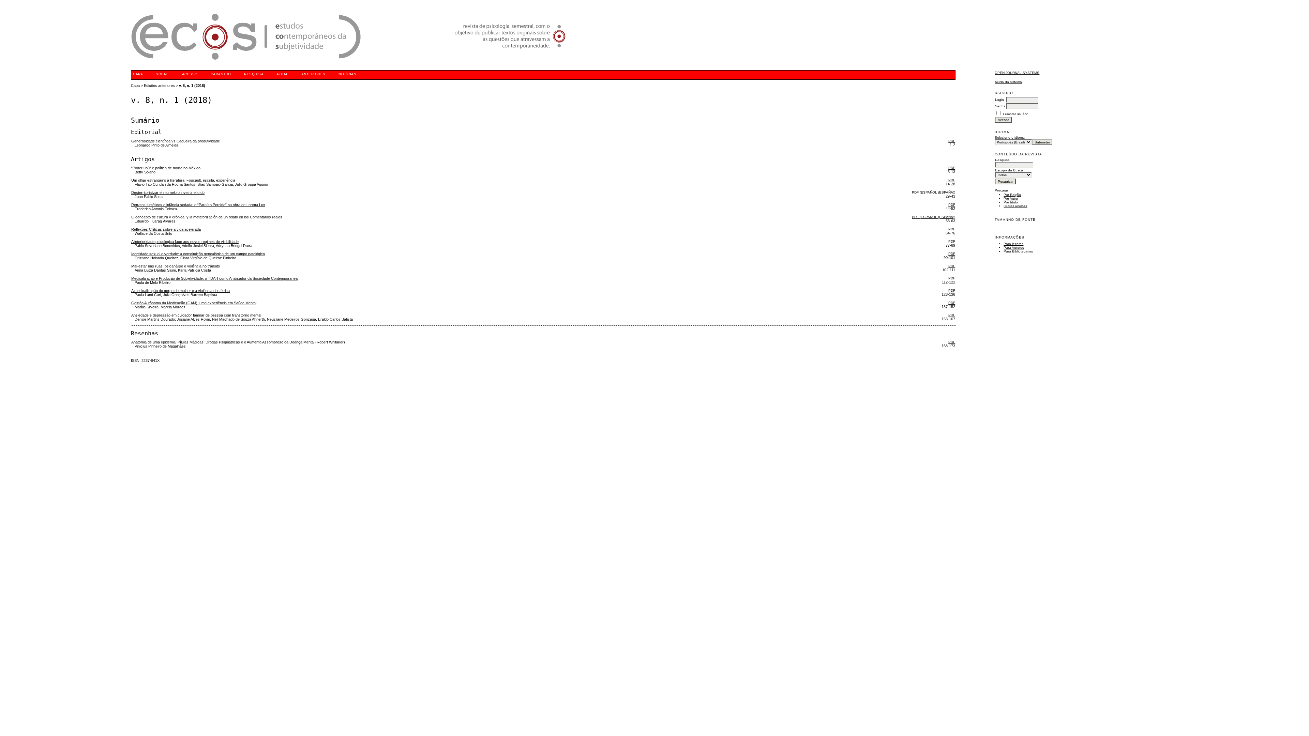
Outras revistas (1015, 206)
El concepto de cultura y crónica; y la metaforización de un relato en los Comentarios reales (206, 217)
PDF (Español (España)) (933, 192)
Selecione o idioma (1010, 137)
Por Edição (1012, 195)
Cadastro (221, 74)
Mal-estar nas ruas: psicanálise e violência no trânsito (175, 266)
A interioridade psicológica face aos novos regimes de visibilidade (185, 242)
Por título (1011, 202)
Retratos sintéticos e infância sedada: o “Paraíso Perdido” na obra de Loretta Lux (198, 205)
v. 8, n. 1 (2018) (192, 85)
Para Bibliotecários (1018, 251)
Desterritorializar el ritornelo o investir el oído (168, 192)
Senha (1000, 106)
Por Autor (1011, 198)
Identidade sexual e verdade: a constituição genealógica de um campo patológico (198, 254)
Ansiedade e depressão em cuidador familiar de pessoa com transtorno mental (196, 315)
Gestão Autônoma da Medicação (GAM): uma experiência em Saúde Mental (193, 303)
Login (999, 100)
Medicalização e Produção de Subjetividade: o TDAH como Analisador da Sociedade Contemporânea (214, 278)
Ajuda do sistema (1008, 82)
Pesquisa (254, 74)
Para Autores (1014, 247)
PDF (951, 141)
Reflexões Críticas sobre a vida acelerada (166, 229)
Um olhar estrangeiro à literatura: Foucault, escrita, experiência (183, 180)
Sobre (162, 74)
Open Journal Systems (1017, 73)
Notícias (347, 74)
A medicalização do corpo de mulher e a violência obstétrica (180, 291)
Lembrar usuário (1015, 114)
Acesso (190, 74)
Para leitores (1013, 244)
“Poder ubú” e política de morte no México (165, 168)
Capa (138, 74)
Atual (282, 74)
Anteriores (313, 74)
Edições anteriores (159, 85)
